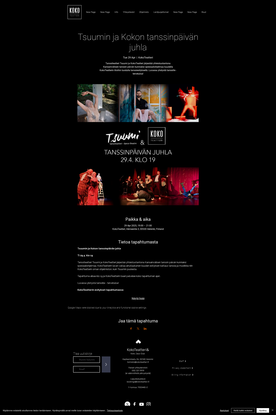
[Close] (272, 410)
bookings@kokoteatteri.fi (138, 382)
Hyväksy (263, 410)
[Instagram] (148, 404)
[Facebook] (134, 404)
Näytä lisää (138, 298)
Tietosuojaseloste (115, 410)
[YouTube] (141, 404)
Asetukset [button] (224, 410)
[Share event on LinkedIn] (145, 328)
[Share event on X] (138, 328)
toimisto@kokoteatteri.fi (138, 362)
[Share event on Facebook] (131, 328)
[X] (127, 404)
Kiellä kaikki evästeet (243, 410)
